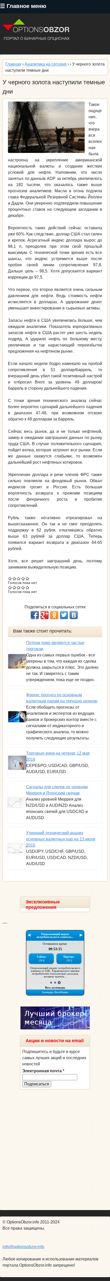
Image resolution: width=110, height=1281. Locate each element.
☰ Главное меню (23, 6)
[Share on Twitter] (64, 615)
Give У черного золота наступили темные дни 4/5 (23, 578)
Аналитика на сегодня (46, 64)
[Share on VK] (74, 615)
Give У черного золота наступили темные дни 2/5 (14, 578)
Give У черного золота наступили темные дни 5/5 (27, 578)
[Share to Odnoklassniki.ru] (54, 615)
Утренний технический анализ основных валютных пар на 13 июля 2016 (60, 839)
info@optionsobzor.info (23, 1247)
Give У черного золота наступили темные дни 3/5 (19, 578)
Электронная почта (43, 1071)
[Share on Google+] (44, 615)
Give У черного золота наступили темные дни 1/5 (10, 578)
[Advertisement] (55, 1149)
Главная (13, 64)
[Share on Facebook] (35, 615)
